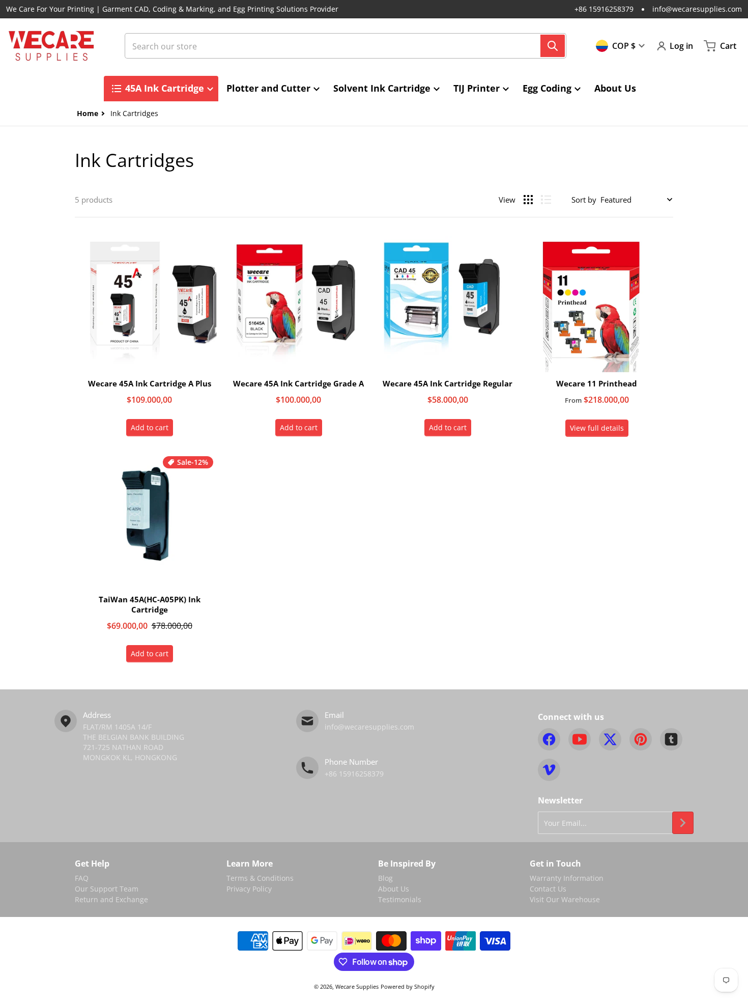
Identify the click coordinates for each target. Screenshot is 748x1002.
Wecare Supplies (357, 986)
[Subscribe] (683, 823)
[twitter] (610, 739)
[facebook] (549, 739)
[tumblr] (671, 739)
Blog (385, 878)
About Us (393, 889)
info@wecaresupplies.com (697, 9)
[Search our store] (552, 46)
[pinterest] (640, 739)
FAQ (82, 878)
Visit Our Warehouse (565, 899)
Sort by (583, 199)
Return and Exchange (111, 899)
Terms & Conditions (260, 878)
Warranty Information (566, 878)
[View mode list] (546, 199)
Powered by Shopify (408, 986)
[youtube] (579, 739)
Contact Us (548, 889)
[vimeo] (549, 770)
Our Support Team (106, 889)
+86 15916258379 (604, 9)
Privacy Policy (249, 889)
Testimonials (399, 899)
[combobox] (345, 46)
